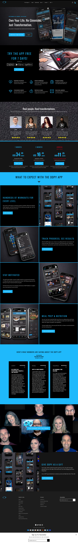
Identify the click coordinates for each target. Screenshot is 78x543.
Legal (19, 515)
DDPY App (20, 506)
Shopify (43, 527)
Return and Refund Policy (23, 518)
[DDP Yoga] (4, 2)
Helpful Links (21, 497)
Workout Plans (21, 508)
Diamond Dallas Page (44, 501)
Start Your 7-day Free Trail (16, 34)
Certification (21, 511)
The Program (26, 2)
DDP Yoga (37, 527)
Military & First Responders (23, 513)
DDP (50, 2)
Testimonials (37, 2)
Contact (46, 2)
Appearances (42, 502)
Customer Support (43, 506)
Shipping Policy (21, 516)
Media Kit (42, 504)
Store (41, 2)
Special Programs (22, 509)
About (32, 2)
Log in (28, 34)
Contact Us (42, 499)
